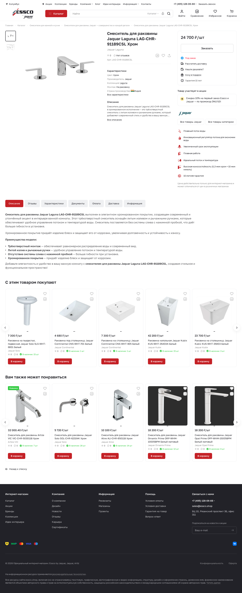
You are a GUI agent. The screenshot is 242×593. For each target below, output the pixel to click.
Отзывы (32, 203)
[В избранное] (163, 55)
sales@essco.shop (202, 506)
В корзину (16, 361)
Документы (78, 203)
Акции (9, 506)
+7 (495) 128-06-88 (184, 3)
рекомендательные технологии (69, 574)
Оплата (96, 203)
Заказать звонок (207, 4)
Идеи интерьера (14, 521)
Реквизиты (105, 500)
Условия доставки (155, 506)
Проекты (104, 511)
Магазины (104, 506)
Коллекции (11, 516)
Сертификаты (60, 527)
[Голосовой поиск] (162, 13)
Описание (14, 203)
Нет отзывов (122, 55)
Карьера (57, 521)
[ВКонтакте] (235, 544)
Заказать (207, 48)
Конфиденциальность (211, 563)
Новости (57, 511)
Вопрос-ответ (153, 516)
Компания (58, 493)
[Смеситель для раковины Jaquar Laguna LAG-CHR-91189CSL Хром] (60, 71)
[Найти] (168, 13)
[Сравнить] (157, 55)
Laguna (123, 83)
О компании (59, 500)
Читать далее (213, 582)
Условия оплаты (154, 500)
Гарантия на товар (156, 511)
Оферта (233, 563)
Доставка (113, 203)
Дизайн (56, 506)
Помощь (150, 493)
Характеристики (54, 203)
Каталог (9, 500)
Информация (134, 203)
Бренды (9, 511)
